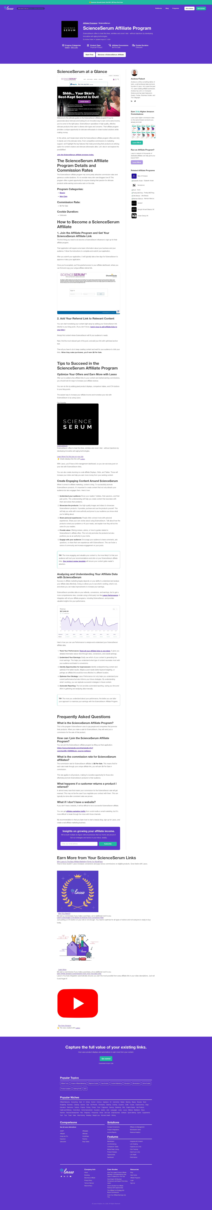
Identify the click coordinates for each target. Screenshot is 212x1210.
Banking (128, 1102)
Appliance (105, 1102)
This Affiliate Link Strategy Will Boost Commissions (115, 1191)
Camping (76, 1104)
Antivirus (99, 1102)
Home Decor (76, 1110)
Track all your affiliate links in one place (95, 651)
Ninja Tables (85, 1141)
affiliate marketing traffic (75, 811)
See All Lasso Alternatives (68, 1127)
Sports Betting (132, 1112)
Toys (65, 1115)
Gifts (123, 1107)
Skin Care (63, 196)
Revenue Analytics (135, 1132)
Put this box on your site (74, 457)
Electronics (70, 1107)
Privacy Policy (88, 1180)
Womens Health (105, 1115)
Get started (201, 8)
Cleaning (108, 1104)
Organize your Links (135, 1146)
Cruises (132, 1104)
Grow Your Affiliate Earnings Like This (116, 1196)
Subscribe (107, 844)
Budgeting (63, 1104)
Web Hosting (81, 1115)
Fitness (94, 1107)
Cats (87, 1104)
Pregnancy (87, 1112)
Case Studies (104, 1083)
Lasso (82, 459)
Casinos (82, 1104)
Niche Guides (146, 1083)
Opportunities (111, 1154)
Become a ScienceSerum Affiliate (111, 55)
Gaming (111, 1107)
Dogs (147, 1104)
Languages (114, 1110)
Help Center (133, 1175)
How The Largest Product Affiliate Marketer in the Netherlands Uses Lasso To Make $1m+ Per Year (116, 1174)
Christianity (101, 1104)
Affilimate (84, 1133)
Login (132, 1180)
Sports (139, 1112)
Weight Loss (96, 1115)
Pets (81, 1112)
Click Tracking (134, 1149)
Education (127, 1083)
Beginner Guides (93, 1083)
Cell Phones (93, 1104)
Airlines (88, 1102)
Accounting (74, 1102)
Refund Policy (88, 1186)
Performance (133, 1157)
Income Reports (111, 1132)
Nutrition (62, 1112)
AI (83, 1102)
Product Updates (66, 1088)
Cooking (114, 1104)
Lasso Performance (110, 595)
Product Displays (112, 1152)
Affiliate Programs (135, 1178)
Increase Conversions (113, 1127)
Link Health (133, 1154)
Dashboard (110, 1157)
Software (123, 1112)
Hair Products (140, 1107)
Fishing (88, 1107)
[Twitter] (135, 101)
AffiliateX (62, 1133)
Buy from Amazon (64, 1026)
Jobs (107, 1110)
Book (144, 1102)
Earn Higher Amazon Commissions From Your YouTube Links (79, 974)
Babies (122, 1102)
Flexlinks (84, 1139)
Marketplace (110, 1141)
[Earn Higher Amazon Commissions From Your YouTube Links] (77, 1003)
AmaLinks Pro (64, 1136)
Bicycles (139, 1102)
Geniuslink (63, 1141)
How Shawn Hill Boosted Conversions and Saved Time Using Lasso (117, 1181)
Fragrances (105, 1107)
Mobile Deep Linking (113, 1149)
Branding (87, 1175)
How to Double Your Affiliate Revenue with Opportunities (115, 1187)
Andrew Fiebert (89, 39)
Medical (130, 1110)
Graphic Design (130, 1107)
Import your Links (135, 1152)
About (86, 1172)
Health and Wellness (66, 1110)
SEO (85, 1088)
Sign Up (132, 1183)
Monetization (136, 1083)
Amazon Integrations (113, 1129)
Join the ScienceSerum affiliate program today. (75, 155)
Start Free (89, 55)
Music (143, 1110)
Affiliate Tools (64, 1083)
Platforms (158, 8)
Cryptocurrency (139, 1104)
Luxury (125, 1110)
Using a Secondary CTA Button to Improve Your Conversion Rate (80, 918)
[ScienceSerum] (78, 424)
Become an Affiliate (89, 1178)
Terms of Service (89, 1183)
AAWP (62, 1131)
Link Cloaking (134, 1144)
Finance (82, 1107)
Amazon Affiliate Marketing (78, 1083)
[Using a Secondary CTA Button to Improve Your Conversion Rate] (77, 947)
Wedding (88, 1115)
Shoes (101, 1112)
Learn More (61, 457)
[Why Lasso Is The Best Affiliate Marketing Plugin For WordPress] (77, 891)
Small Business (115, 1112)
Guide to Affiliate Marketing (36, 8)
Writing (114, 1115)
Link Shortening (111, 1144)
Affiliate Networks (65, 1102)
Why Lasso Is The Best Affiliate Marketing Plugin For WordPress (80, 862)
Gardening (118, 1107)
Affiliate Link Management (137, 1127)
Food (98, 1107)
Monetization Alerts (135, 1129)
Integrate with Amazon (136, 1141)
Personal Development (72, 1112)
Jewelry (103, 1110)
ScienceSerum (62, 446)
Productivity (95, 1112)
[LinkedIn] (132, 101)
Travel (70, 1115)
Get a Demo (189, 8)
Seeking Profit (77, 1088)
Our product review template (74, 561)
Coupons (121, 1104)
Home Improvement (87, 1110)
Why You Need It (64, 914)
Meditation (137, 1110)
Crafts (127, 1104)
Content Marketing (116, 1083)
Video (74, 1115)
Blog (167, 8)
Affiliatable (85, 1131)
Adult (80, 1102)
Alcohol (93, 1102)
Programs (175, 8)
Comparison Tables (112, 1146)
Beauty (62, 193)
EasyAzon (63, 1139)
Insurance (97, 1110)
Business (70, 1104)
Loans (120, 1110)
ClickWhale (85, 1136)
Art (110, 1102)
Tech (61, 1115)
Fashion (77, 1107)
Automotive (116, 1102)
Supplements (146, 1112)
